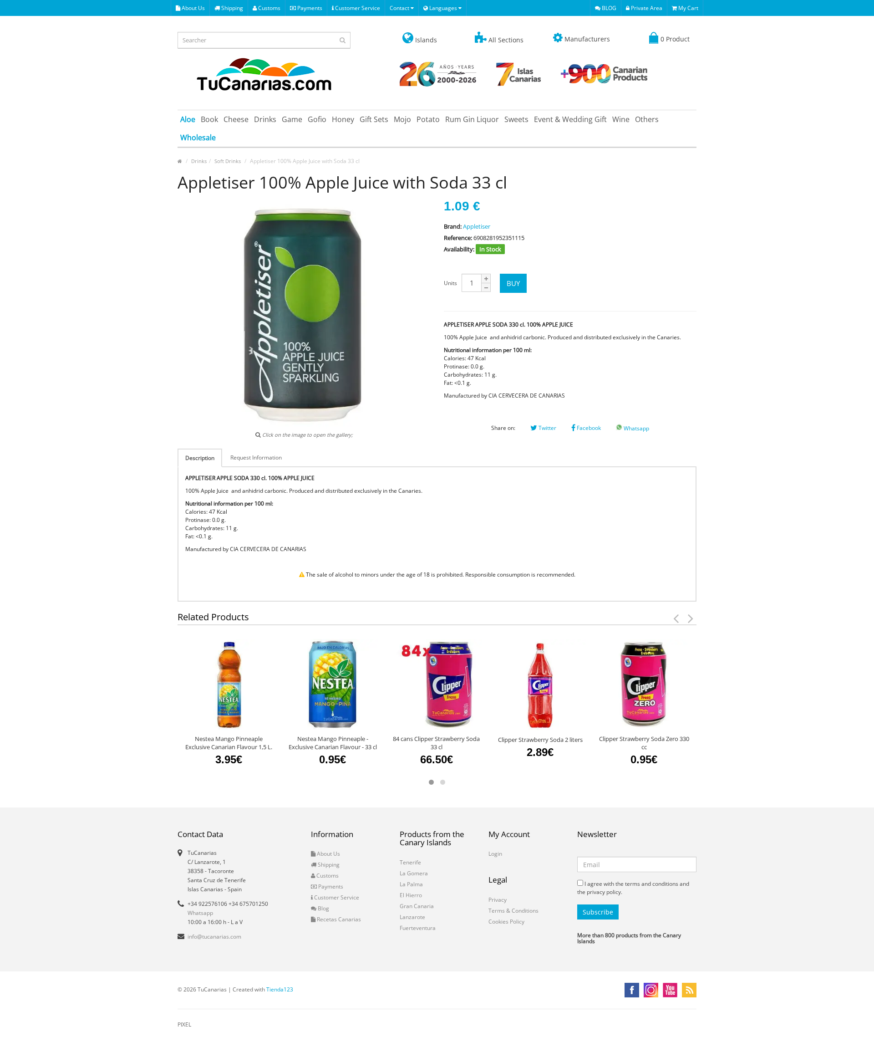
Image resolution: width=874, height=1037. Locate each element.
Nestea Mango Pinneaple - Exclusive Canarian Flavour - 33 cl (333, 743)
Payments (309, 8)
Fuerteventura (418, 928)
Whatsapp (635, 428)
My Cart (687, 8)
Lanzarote (412, 917)
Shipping (231, 8)
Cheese (236, 119)
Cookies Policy (506, 921)
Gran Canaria (417, 906)
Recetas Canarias (338, 919)
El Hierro (411, 895)
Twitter (546, 428)
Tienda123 (279, 989)
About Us (192, 8)
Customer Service (357, 8)
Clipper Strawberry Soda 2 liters (540, 740)
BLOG (608, 8)
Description (199, 458)
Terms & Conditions (513, 910)
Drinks (265, 119)
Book (209, 119)
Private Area (646, 8)
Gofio (317, 119)
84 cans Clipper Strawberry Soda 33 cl (436, 743)
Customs (268, 8)
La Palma (411, 884)
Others (647, 119)
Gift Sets (374, 119)
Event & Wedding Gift (570, 119)
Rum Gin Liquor (472, 119)
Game (292, 119)
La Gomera (414, 873)
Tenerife (410, 862)
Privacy (497, 900)
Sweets (516, 119)
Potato (428, 119)
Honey (343, 119)
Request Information (256, 457)
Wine (621, 119)
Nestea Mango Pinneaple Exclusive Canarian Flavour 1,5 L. (228, 743)
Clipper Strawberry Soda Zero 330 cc (644, 743)
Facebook (588, 428)
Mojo (402, 119)
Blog (322, 908)
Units (450, 283)
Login (495, 854)
